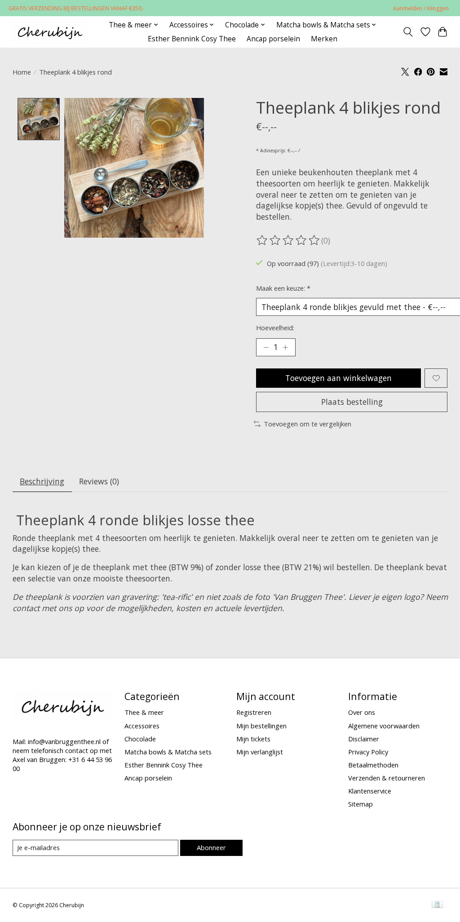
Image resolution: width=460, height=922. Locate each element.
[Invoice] (437, 905)
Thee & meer (144, 712)
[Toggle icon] (407, 32)
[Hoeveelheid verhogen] (285, 347)
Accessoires (141, 725)
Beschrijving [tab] (42, 481)
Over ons (361, 712)
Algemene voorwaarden (384, 725)
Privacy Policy (368, 751)
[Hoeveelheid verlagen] (266, 347)
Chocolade (140, 738)
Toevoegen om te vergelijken (307, 423)
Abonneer (211, 847)
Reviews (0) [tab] (99, 481)
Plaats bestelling (352, 401)
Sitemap (360, 803)
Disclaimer (363, 738)
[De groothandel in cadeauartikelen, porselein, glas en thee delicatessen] (49, 31)
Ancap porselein (273, 39)
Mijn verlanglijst (259, 751)
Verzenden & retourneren (386, 777)
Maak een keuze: (283, 288)
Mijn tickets (253, 738)
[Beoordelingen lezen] (289, 240)
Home (22, 71)
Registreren (253, 712)
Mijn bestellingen (261, 725)
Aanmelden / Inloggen (421, 8)
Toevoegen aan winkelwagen (338, 377)
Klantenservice (369, 790)
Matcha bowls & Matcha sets (168, 751)
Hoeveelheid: (275, 327)
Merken (324, 39)
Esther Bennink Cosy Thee (192, 39)
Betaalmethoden (373, 764)
